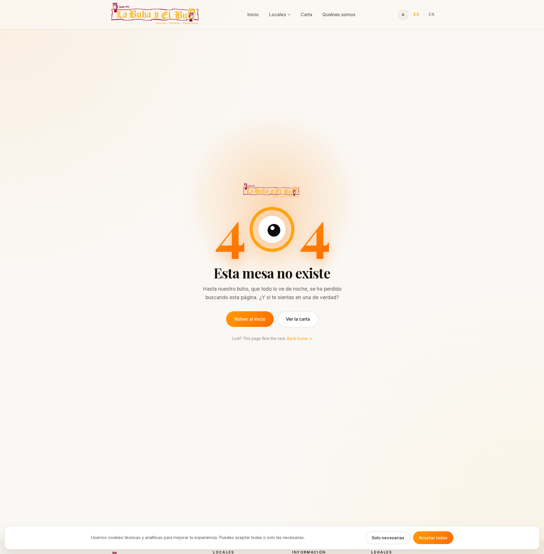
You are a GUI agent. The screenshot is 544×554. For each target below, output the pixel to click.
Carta (307, 14)
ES (416, 14)
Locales (277, 14)
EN (432, 14)
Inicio (253, 14)
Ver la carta (298, 319)
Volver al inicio (249, 319)
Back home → (299, 338)
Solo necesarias (388, 537)
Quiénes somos (338, 14)
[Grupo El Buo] (156, 14)
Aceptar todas (433, 537)
